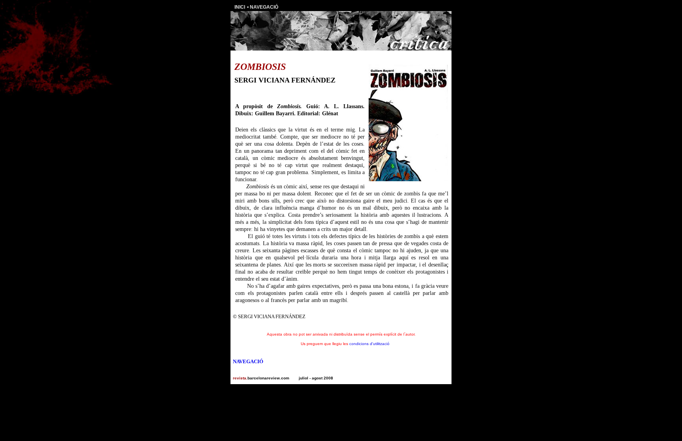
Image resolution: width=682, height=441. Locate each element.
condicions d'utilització (369, 344)
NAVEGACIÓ (264, 7)
